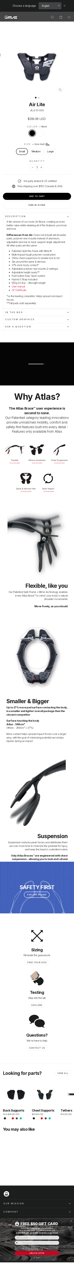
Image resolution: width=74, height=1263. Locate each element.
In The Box (14, 312)
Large (50, 151)
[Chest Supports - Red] (41, 1118)
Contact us (37, 1048)
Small (22, 151)
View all (62, 1073)
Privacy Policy (47, 1250)
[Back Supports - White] (9, 1118)
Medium (36, 151)
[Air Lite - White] (9, 1173)
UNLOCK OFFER (37, 1253)
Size (34, 144)
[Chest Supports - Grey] (45, 1118)
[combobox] (18, 1243)
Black (32, 133)
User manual (18, 286)
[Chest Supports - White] (37, 1118)
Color (37, 126)
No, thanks (36, 1258)
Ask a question (18, 326)
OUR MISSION (13, 1203)
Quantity (37, 161)
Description (15, 216)
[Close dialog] (71, 1220)
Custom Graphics (20, 319)
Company (10, 1212)
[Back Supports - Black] (5, 1118)
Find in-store (37, 205)
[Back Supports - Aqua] (20, 1118)
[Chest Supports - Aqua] (49, 1118)
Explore (36, 1005)
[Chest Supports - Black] (34, 1118)
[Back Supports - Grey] (16, 1118)
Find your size (37, 962)
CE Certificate (19, 290)
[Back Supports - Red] (13, 1118)
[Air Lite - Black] (5, 1173)
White (40, 133)
